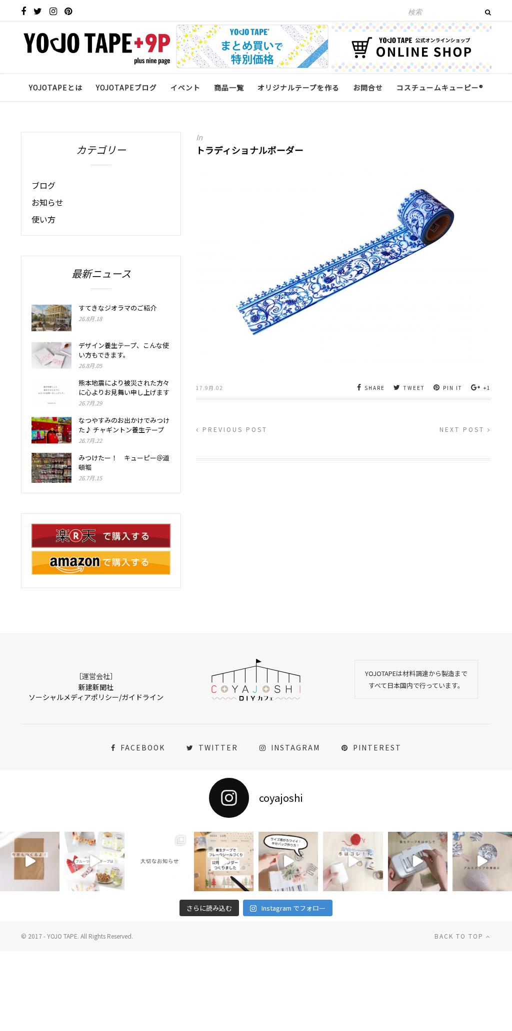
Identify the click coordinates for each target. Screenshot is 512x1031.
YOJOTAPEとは (55, 87)
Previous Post (234, 429)
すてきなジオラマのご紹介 (117, 308)
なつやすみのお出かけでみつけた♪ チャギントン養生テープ (124, 424)
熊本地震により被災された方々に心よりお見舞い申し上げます (124, 387)
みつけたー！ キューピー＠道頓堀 (124, 462)
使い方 (44, 219)
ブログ (44, 185)
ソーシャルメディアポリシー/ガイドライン (96, 697)
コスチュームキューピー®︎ (440, 87)
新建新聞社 (96, 687)
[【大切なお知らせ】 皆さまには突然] (159, 861)
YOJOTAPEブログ (126, 87)
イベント (185, 87)
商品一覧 (229, 87)
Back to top (460, 936)
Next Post (464, 429)
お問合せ (368, 87)
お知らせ (48, 202)
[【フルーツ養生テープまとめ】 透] (94, 861)
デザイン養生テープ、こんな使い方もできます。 (123, 350)
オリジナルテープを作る (299, 87)
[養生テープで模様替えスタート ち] (418, 861)
